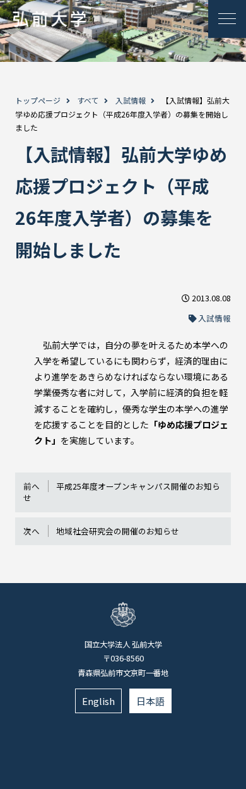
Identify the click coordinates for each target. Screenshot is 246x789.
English (98, 701)
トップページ (38, 100)
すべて (88, 100)
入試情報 (130, 100)
